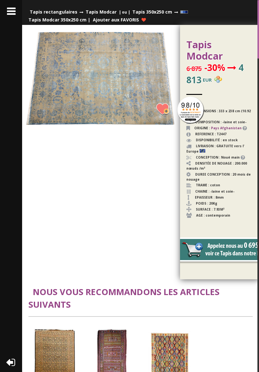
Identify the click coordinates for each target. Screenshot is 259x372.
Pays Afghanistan (226, 128)
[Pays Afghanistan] (242, 128)
